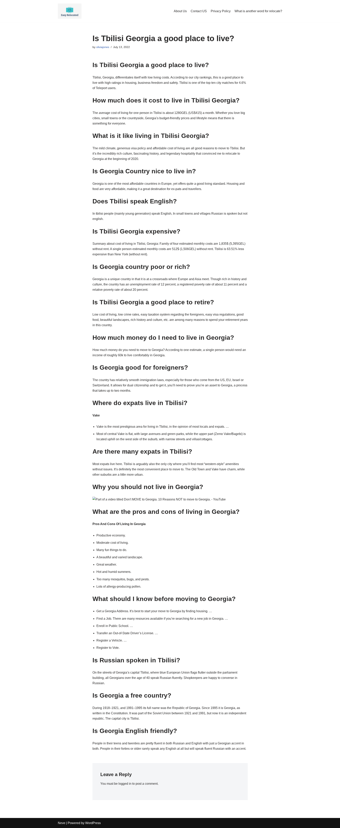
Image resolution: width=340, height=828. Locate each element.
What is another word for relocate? (258, 11)
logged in (124, 783)
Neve (61, 823)
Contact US (199, 11)
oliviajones (102, 47)
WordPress (93, 823)
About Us (180, 11)
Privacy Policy (221, 11)
